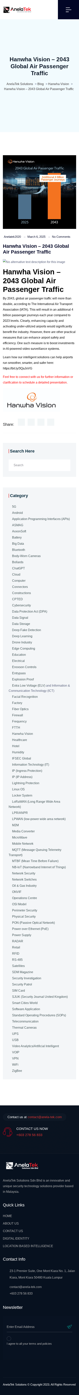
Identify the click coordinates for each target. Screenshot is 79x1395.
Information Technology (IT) (30, 764)
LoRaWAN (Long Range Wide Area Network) (34, 804)
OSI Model (19, 904)
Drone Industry (22, 642)
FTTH (16, 727)
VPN (15, 1058)
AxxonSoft (19, 531)
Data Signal (20, 617)
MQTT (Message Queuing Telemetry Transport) (35, 852)
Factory (17, 703)
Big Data (18, 543)
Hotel (15, 746)
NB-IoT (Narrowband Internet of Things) (39, 867)
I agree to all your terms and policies (29, 1343)
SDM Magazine (22, 972)
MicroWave (19, 837)
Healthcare (19, 740)
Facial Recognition (25, 696)
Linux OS (18, 789)
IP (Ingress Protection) (27, 770)
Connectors (20, 586)
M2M (15, 825)
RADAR (17, 941)
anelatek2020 (12, 236)
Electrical (18, 661)
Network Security (23, 873)
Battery (17, 537)
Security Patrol (22, 984)
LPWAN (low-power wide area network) (39, 819)
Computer (19, 580)
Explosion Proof (23, 679)
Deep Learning (22, 636)
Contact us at (34, 1117)
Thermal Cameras (24, 1027)
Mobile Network (22, 843)
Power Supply (21, 935)
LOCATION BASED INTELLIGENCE (28, 1246)
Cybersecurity (21, 605)
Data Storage (21, 623)
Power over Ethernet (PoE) (30, 929)
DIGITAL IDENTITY (16, 1238)
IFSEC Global (21, 758)
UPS (15, 1033)
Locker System (22, 795)
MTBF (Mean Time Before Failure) (35, 861)
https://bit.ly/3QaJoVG (17, 368)
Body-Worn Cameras (26, 556)
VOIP (15, 1052)
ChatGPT (18, 568)
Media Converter (23, 831)
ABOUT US (11, 1223)
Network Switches (24, 879)
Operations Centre (24, 898)
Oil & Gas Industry (24, 885)
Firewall (17, 715)
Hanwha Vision (22, 733)
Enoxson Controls (24, 667)
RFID (15, 953)
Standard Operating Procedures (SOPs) (39, 1015)
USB (15, 1040)
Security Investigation (26, 978)
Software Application (26, 1009)
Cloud (16, 574)
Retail (16, 947)
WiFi (15, 1064)
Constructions (21, 593)
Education (19, 654)
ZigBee (17, 1070)
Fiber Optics (20, 709)
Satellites (18, 966)
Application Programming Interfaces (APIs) (41, 519)
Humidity (18, 752)
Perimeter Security (24, 910)
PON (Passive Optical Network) (33, 922)
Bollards (17, 562)
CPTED (17, 599)
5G (14, 506)
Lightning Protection (25, 783)
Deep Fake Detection (26, 630)
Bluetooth (18, 549)
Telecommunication (25, 1021)
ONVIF (16, 891)
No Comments (61, 236)
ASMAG (17, 525)
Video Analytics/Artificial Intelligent (35, 1046)
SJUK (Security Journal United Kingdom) (40, 996)
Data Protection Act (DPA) (29, 611)
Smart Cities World (25, 1003)
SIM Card (18, 990)
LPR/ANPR (20, 812)
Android (17, 512)
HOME (7, 1216)
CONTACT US (13, 1231)
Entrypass (19, 673)
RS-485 (17, 959)
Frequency (19, 721)
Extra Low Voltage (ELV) (28, 685)
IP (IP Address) (22, 777)
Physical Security (24, 916)
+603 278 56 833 (29, 1135)
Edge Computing (23, 648)
